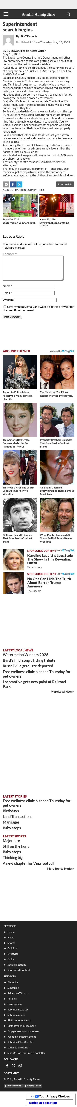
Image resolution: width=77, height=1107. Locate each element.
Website (8, 299)
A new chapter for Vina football (28, 863)
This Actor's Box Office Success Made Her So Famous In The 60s (16, 443)
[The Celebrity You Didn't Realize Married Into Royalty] (57, 372)
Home (11, 932)
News (10, 937)
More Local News (62, 691)
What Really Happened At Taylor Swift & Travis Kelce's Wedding (56, 538)
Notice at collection (43, 1103)
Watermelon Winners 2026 (19, 222)
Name (7, 286)
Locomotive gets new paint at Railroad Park (34, 684)
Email (7, 292)
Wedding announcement (21, 1036)
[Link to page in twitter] (19, 184)
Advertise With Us (18, 993)
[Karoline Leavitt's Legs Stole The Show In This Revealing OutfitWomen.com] (13, 560)
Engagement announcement (23, 1031)
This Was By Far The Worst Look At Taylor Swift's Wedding (18, 491)
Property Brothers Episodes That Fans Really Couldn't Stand (56, 443)
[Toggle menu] (6, 14)
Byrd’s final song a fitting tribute (54, 224)
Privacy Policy (14, 1085)
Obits (10, 959)
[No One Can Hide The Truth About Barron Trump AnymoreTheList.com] (13, 583)
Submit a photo (16, 1014)
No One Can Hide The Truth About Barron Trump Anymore (49, 584)
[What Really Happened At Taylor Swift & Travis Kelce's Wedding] (57, 515)
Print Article (65, 184)
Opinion (12, 948)
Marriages (11, 822)
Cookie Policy (34, 1085)
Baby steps (12, 828)
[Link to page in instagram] (20, 1066)
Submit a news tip (17, 1009)
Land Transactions (17, 816)
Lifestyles (12, 953)
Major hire (11, 840)
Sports (11, 942)
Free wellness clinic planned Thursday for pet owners (36, 673)
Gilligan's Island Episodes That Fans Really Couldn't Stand (17, 538)
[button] (68, 14)
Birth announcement (19, 1020)
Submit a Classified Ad (20, 1042)
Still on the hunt (16, 846)
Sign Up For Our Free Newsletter (26, 1052)
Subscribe (13, 987)
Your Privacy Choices (54, 1096)
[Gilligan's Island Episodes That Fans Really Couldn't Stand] (20, 515)
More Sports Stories (60, 868)
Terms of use (14, 1004)
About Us (12, 982)
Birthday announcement (21, 1025)
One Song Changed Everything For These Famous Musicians (57, 491)
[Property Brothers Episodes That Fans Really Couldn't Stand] (57, 420)
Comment (10, 254)
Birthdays (11, 811)
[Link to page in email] (6, 184)
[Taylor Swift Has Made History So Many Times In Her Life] (20, 372)
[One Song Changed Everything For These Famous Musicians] (57, 467)
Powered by (56, 351)
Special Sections (16, 964)
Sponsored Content (18, 970)
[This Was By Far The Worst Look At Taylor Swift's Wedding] (20, 467)
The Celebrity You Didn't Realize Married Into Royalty (56, 394)
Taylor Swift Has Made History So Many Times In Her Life (18, 395)
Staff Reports (29, 36)
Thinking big (13, 857)
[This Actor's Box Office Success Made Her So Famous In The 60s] (20, 420)
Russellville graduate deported (28, 666)
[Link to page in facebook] (13, 184)
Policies (12, 998)
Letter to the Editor (18, 1047)
